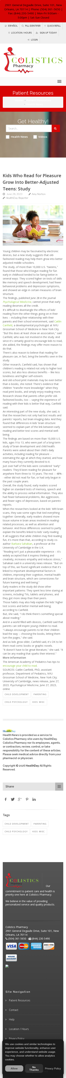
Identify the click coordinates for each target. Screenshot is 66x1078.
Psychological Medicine (17, 302)
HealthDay (32, 765)
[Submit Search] (56, 128)
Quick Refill (54, 25)
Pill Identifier (33, 25)
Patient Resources (39, 100)
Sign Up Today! (48, 32)
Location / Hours (21, 32)
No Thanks (34, 1068)
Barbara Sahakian (21, 543)
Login (34, 39)
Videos (42, 136)
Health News (19, 136)
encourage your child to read (20, 665)
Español (13, 25)
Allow (14, 1068)
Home (19, 100)
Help (11, 1019)
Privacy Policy (16, 1038)
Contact (13, 1010)
